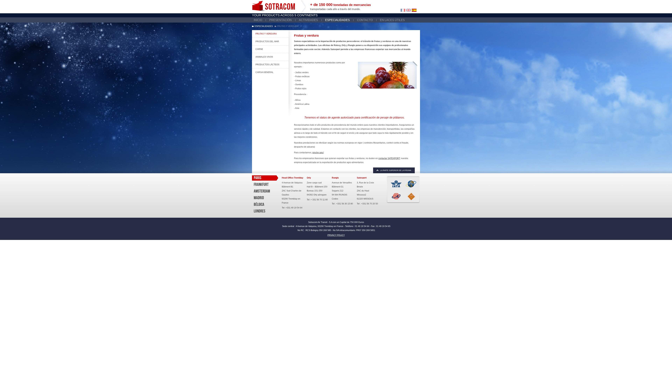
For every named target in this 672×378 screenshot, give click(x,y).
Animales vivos (264, 57)
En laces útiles (392, 20)
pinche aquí (318, 152)
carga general (264, 72)
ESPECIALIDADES (337, 20)
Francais (403, 10)
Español (414, 10)
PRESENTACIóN (280, 20)
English (408, 10)
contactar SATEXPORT (389, 158)
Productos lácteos (267, 64)
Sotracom (273, 6)
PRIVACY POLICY (336, 235)
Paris (257, 178)
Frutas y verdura (266, 34)
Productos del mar (267, 41)
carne (259, 49)
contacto (365, 20)
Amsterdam (262, 191)
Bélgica (259, 204)
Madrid (259, 197)
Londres (259, 211)
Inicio (258, 20)
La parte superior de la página (395, 170)
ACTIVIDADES (308, 20)
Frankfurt (261, 184)
